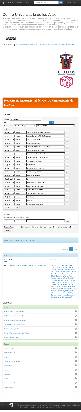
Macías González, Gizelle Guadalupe (62, 275)
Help (27, 3)
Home (11, 3)
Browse (19, 3)
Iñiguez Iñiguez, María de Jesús (61, 297)
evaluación (7, 374)
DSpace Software (23, 407)
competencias (9, 348)
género (6, 378)
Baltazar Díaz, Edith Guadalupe (61, 265)
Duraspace (50, 407)
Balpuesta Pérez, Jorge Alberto (14, 311)
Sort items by (26, 227)
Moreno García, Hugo (64, 286)
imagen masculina (10, 383)
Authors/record (63, 227)
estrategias (8, 365)
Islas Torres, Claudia (58, 272)
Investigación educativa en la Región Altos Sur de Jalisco (28, 265)
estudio (6, 370)
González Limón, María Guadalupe (62, 295)
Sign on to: (72, 3)
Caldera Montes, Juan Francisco (62, 267)
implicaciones (8, 387)
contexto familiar (9, 352)
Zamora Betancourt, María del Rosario (64, 287)
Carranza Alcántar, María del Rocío (63, 270)
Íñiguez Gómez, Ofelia (11, 337)
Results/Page (9, 227)
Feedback (58, 407)
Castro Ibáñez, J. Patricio (64, 293)
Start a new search (12, 208)
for (5, 122)
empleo (6, 357)
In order (44, 227)
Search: (7, 119)
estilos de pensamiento (12, 361)
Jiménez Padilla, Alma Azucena (14, 324)
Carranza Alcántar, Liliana (59, 280)
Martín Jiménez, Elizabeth (65, 278)
